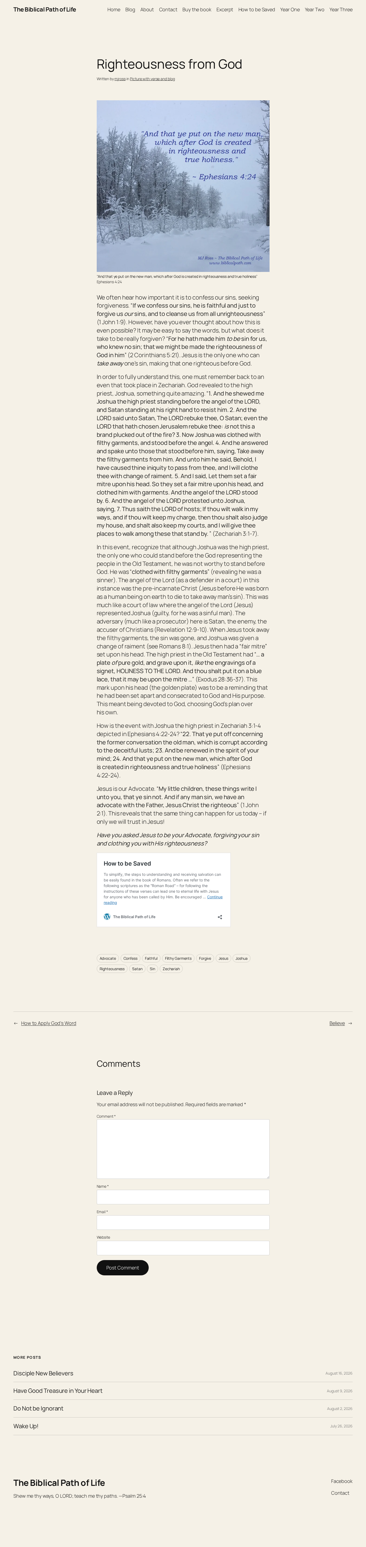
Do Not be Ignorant (38, 1408)
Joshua (241, 958)
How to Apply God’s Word (48, 1023)
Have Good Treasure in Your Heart (58, 1390)
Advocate (108, 958)
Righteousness (112, 968)
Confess (130, 958)
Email (102, 1211)
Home (113, 9)
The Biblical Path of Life (44, 9)
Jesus (223, 958)
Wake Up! (26, 1426)
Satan (137, 968)
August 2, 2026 (340, 1408)
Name (103, 1186)
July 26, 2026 (341, 1425)
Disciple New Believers (43, 1373)
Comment (106, 1116)
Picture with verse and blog (152, 78)
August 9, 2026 (340, 1390)
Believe (337, 1023)
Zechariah (171, 968)
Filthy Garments (178, 958)
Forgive (205, 958)
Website (103, 1237)
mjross (119, 78)
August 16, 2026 (339, 1373)
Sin (152, 968)
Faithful (151, 958)
